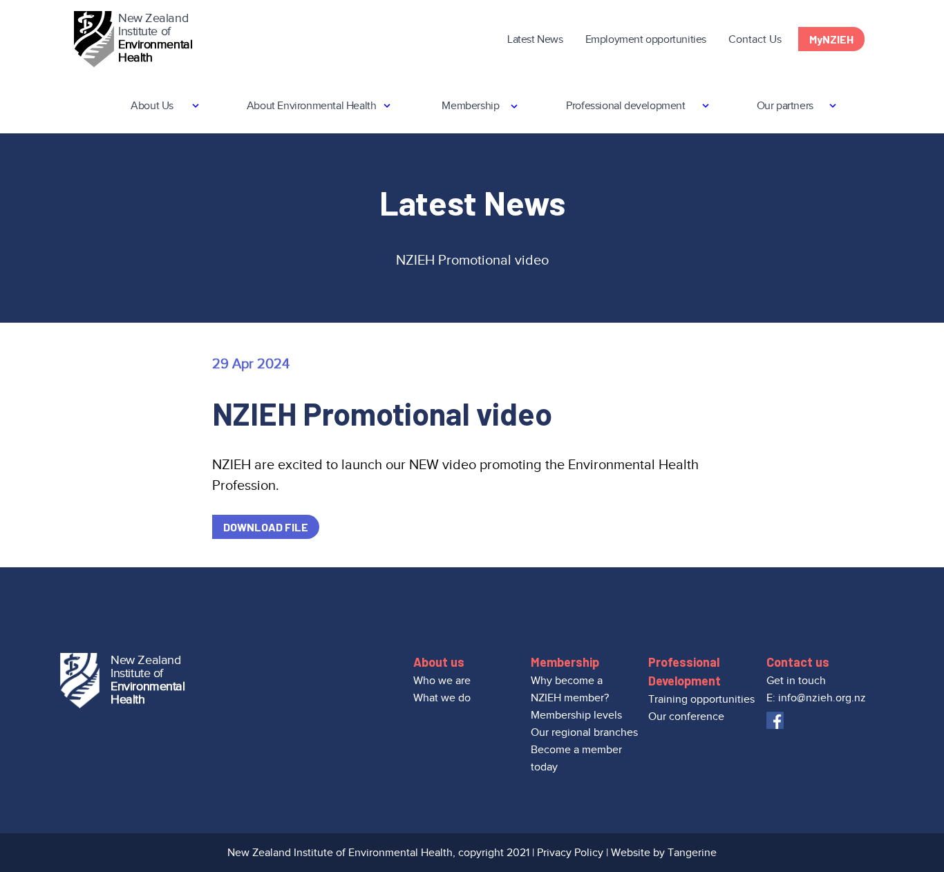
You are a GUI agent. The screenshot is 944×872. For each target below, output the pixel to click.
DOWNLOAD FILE (265, 526)
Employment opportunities (645, 39)
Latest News (535, 39)
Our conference (686, 716)
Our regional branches (584, 732)
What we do (442, 698)
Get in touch (796, 680)
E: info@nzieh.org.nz (816, 698)
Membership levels (576, 715)
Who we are (442, 680)
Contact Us (755, 39)
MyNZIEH (831, 39)
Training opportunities (701, 699)
